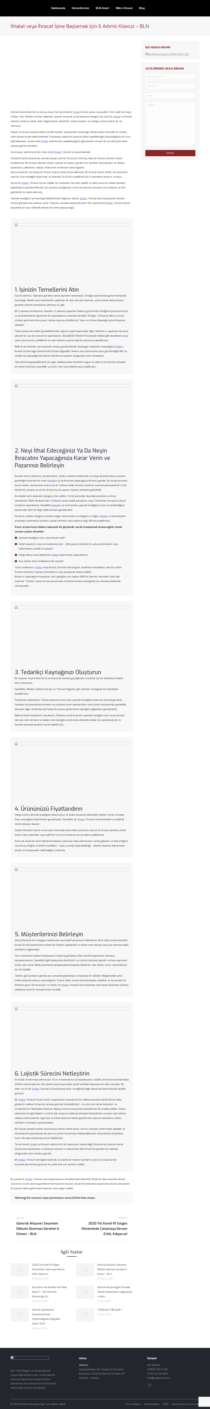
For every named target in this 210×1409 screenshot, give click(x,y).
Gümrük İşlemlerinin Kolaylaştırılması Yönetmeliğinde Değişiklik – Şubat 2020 (47, 1316)
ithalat (76, 112)
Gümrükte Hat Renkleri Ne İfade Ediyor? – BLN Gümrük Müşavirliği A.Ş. (49, 1292)
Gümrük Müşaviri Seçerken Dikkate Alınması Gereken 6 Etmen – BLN (112, 1269)
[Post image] (20, 1269)
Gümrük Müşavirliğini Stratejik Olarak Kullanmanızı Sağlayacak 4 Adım (114, 1292)
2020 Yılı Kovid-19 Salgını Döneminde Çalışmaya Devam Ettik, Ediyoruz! (48, 1269)
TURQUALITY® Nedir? (109, 1309)
